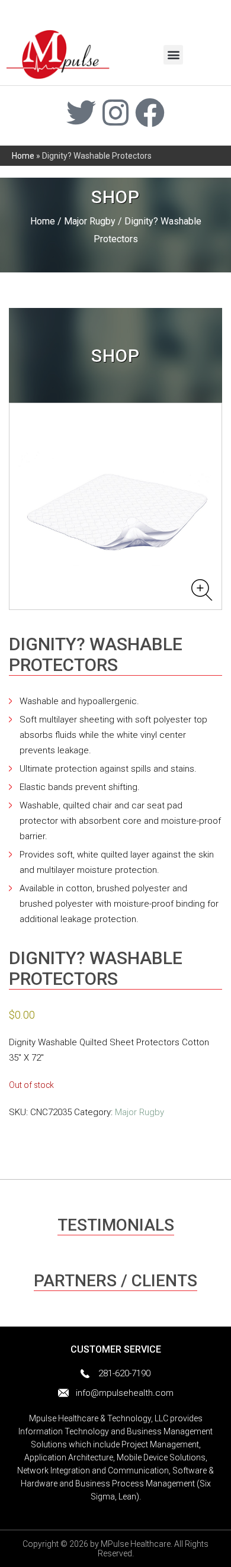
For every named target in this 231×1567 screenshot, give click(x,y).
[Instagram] (115, 112)
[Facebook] (150, 112)
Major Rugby (90, 221)
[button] (173, 55)
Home (23, 155)
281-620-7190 (124, 1373)
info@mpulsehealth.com (125, 1393)
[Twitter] (81, 112)
